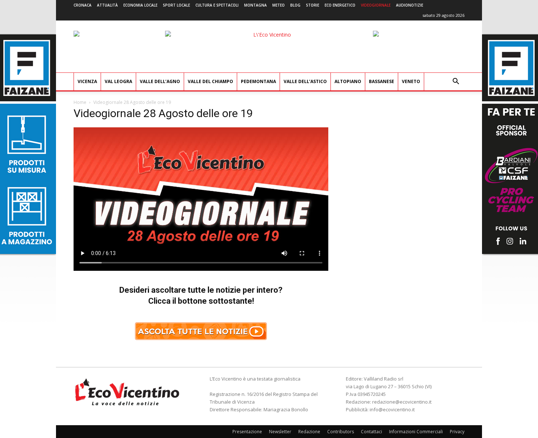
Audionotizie (409, 5)
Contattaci (371, 431)
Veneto (411, 81)
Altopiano (348, 81)
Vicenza (87, 81)
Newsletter (280, 431)
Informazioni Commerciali (416, 431)
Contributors (340, 431)
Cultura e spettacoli (217, 5)
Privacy (457, 431)
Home (80, 102)
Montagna (255, 5)
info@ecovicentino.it (392, 409)
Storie (312, 5)
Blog (295, 5)
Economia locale (140, 5)
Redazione (309, 431)
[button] (455, 82)
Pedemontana (258, 81)
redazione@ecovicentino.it (401, 401)
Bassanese (381, 81)
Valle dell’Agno (160, 81)
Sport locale (176, 5)
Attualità (107, 5)
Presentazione (247, 431)
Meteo (278, 5)
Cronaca (82, 5)
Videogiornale (376, 5)
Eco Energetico (340, 5)
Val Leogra (118, 81)
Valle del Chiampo (210, 81)
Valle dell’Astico (305, 81)
